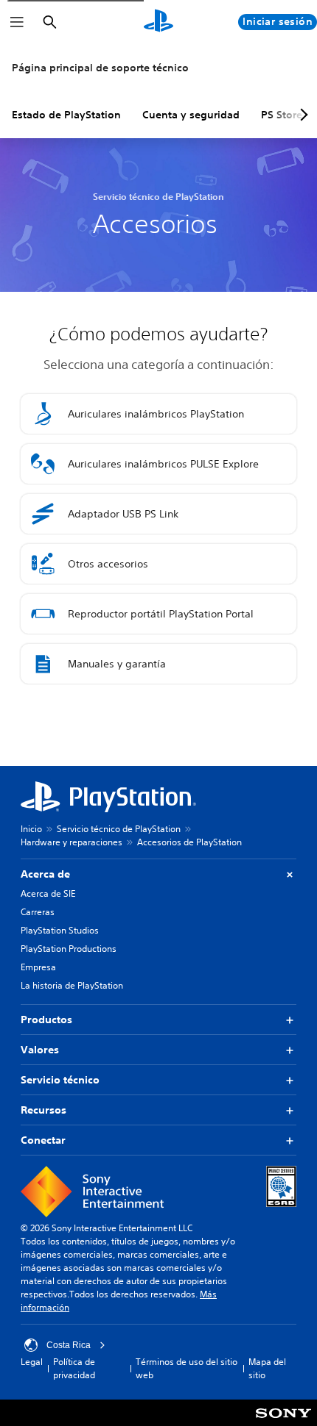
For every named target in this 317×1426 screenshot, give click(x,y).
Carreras (38, 912)
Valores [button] (40, 1049)
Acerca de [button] (45, 874)
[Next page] (301, 114)
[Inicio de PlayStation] (158, 22)
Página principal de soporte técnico (100, 67)
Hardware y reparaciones (71, 842)
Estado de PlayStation (66, 114)
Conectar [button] (43, 1140)
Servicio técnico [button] (60, 1079)
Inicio (31, 829)
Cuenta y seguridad (191, 114)
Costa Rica (68, 1345)
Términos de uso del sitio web (186, 1368)
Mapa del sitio (267, 1368)
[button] (158, 414)
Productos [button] (46, 1019)
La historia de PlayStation (72, 985)
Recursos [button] (43, 1110)
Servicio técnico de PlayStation (119, 829)
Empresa (38, 967)
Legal (32, 1361)
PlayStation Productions (68, 948)
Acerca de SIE (48, 893)
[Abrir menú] (17, 22)
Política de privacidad (74, 1368)
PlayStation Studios (60, 930)
